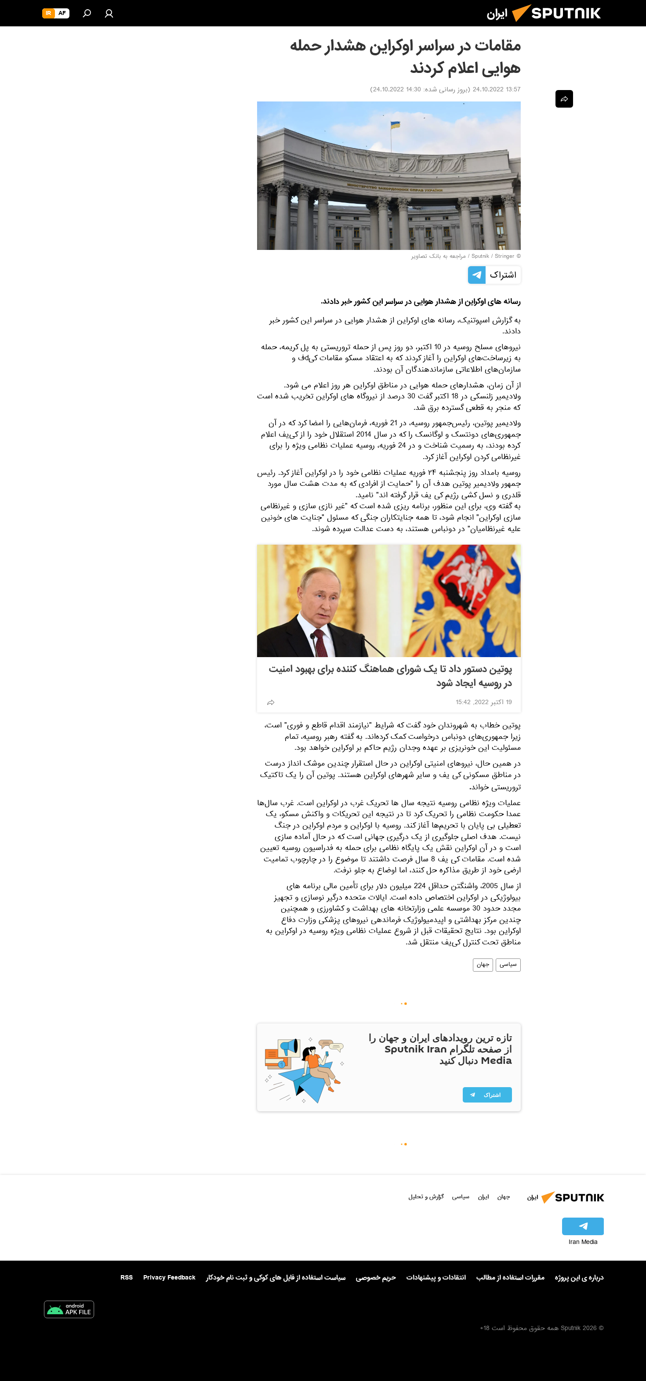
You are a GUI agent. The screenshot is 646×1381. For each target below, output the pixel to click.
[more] (270, 702)
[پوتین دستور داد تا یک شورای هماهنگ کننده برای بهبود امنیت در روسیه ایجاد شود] (389, 601)
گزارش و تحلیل (426, 1197)
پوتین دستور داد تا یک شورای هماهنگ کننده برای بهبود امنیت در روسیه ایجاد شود (390, 676)
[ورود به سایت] (109, 13)
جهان (483, 965)
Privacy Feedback (169, 1278)
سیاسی (508, 965)
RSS (126, 1278)
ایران (483, 1197)
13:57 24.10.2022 (497, 90)
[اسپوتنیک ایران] (560, 25)
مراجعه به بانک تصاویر (438, 257)
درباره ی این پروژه (579, 1278)
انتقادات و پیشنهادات (436, 1278)
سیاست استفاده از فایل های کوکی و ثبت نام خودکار (275, 1278)
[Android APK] (69, 1311)
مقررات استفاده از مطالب (510, 1278)
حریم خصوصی (376, 1278)
